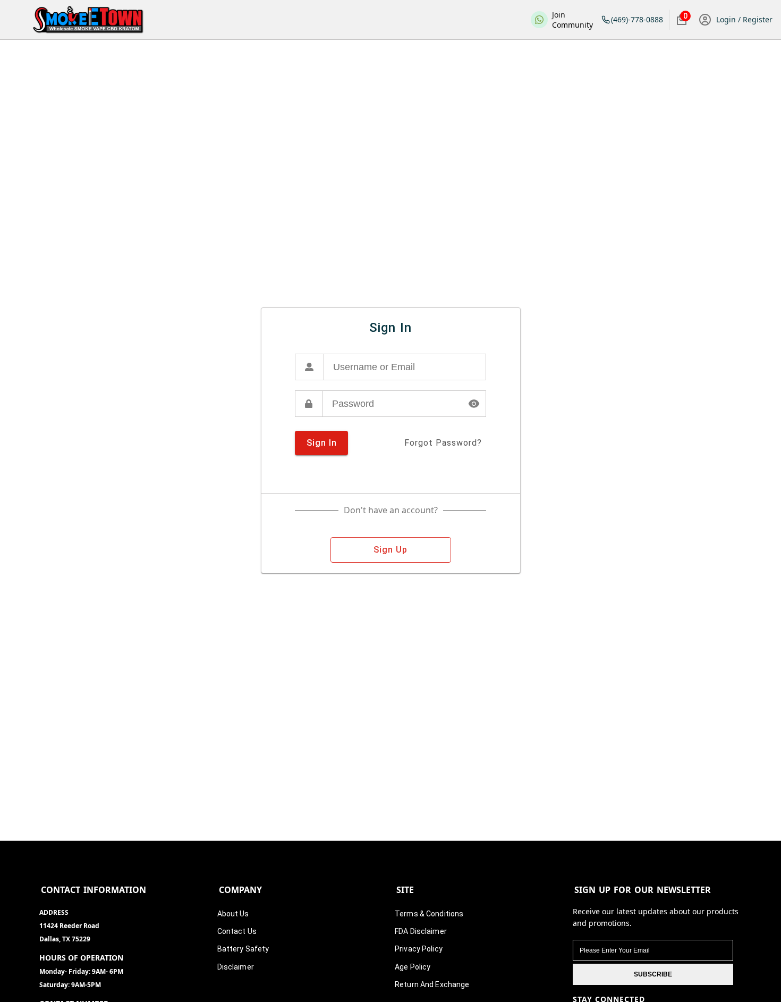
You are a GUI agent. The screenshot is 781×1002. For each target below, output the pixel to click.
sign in (322, 443)
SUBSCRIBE (653, 974)
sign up (390, 550)
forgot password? (443, 443)
